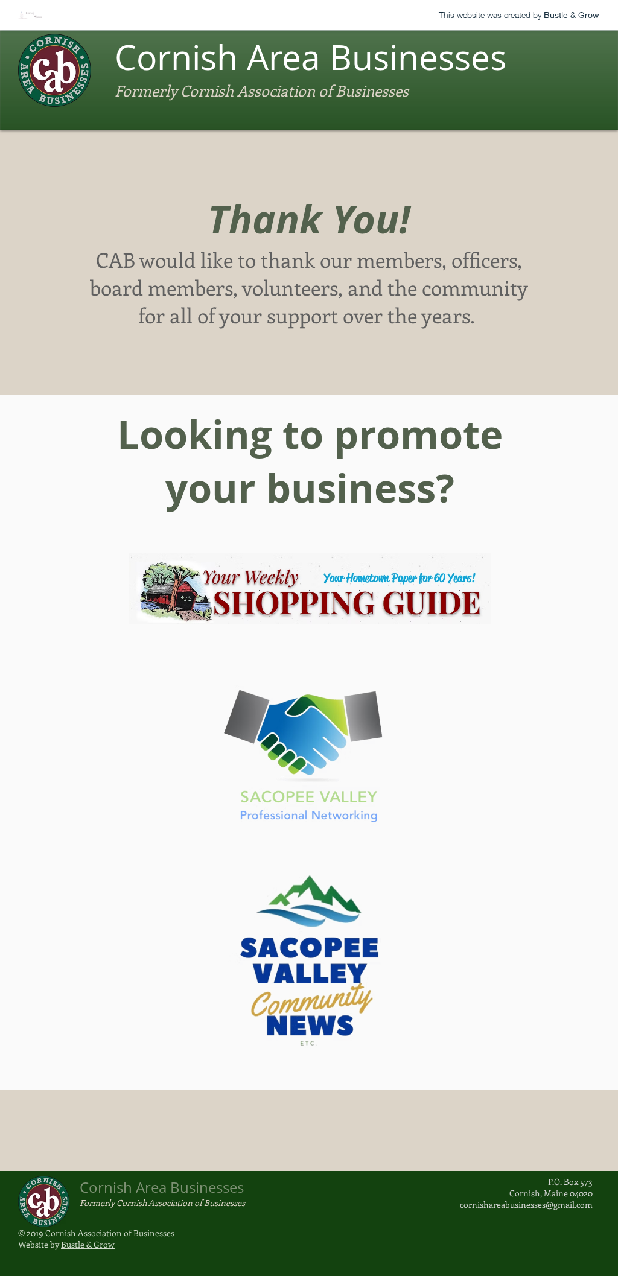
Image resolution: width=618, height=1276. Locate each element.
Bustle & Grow (88, 1244)
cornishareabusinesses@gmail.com (526, 1204)
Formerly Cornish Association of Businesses (262, 90)
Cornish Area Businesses (310, 57)
